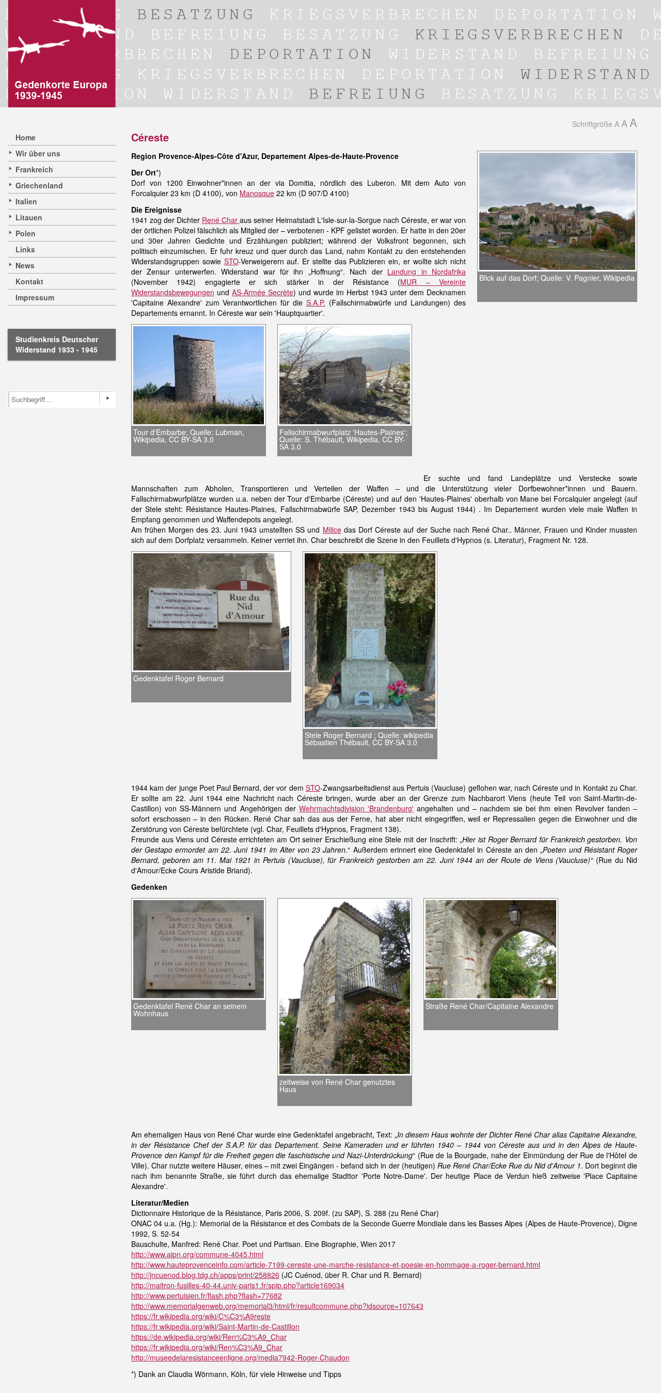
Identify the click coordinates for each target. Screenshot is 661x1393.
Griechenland (39, 185)
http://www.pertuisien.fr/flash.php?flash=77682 (206, 1295)
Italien (26, 201)
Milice (332, 529)
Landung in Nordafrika (426, 271)
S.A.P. (315, 302)
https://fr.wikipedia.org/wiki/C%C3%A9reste (201, 1316)
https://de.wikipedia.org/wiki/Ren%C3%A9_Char (209, 1337)
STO (231, 261)
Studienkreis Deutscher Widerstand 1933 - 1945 (56, 344)
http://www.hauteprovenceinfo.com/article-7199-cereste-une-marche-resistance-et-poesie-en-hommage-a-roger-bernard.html (335, 1264)
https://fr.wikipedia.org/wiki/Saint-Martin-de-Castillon (215, 1326)
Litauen (28, 217)
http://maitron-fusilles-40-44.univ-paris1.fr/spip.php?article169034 (237, 1285)
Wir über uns (37, 153)
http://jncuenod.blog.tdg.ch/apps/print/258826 (205, 1275)
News (25, 265)
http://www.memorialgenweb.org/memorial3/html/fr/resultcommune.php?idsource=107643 (277, 1306)
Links (25, 249)
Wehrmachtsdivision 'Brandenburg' (356, 808)
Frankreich (34, 169)
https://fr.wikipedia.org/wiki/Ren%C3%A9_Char (206, 1347)
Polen (25, 233)
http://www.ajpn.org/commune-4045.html (197, 1254)
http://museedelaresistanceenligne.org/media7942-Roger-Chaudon (240, 1357)
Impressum (34, 297)
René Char (221, 220)
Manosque (257, 193)
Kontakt (29, 281)
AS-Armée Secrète (262, 292)
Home (25, 137)
